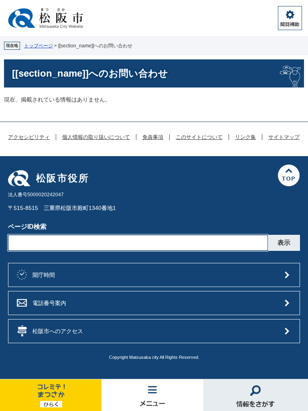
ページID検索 (27, 226)
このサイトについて (199, 137)
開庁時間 (43, 275)
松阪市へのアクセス (57, 331)
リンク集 (245, 137)
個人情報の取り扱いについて (96, 137)
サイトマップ (284, 137)
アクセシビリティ (29, 137)
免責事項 (152, 137)
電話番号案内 (49, 303)
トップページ (38, 46)
